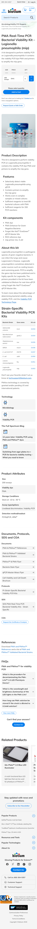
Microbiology (6, 24)
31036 (33, 348)
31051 (33, 362)
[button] (29, 10)
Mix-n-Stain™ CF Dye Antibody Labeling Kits (17, 824)
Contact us (28, 98)
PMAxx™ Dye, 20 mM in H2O (11, 832)
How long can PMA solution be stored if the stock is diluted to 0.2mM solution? (16, 703)
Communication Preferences (18, 913)
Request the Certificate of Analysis (15, 622)
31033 (33, 329)
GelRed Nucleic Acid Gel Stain (12, 820)
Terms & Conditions (18, 919)
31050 (33, 356)
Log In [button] (33, 2)
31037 (33, 352)
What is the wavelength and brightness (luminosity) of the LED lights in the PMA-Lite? (16, 692)
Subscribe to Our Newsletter (18, 806)
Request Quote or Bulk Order (13, 105)
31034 (33, 336)
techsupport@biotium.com (20, 378)
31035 (33, 342)
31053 (33, 368)
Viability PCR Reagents (18, 24)
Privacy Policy (18, 916)
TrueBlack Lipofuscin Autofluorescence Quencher (18, 828)
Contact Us (18, 725)
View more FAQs (9, 713)
